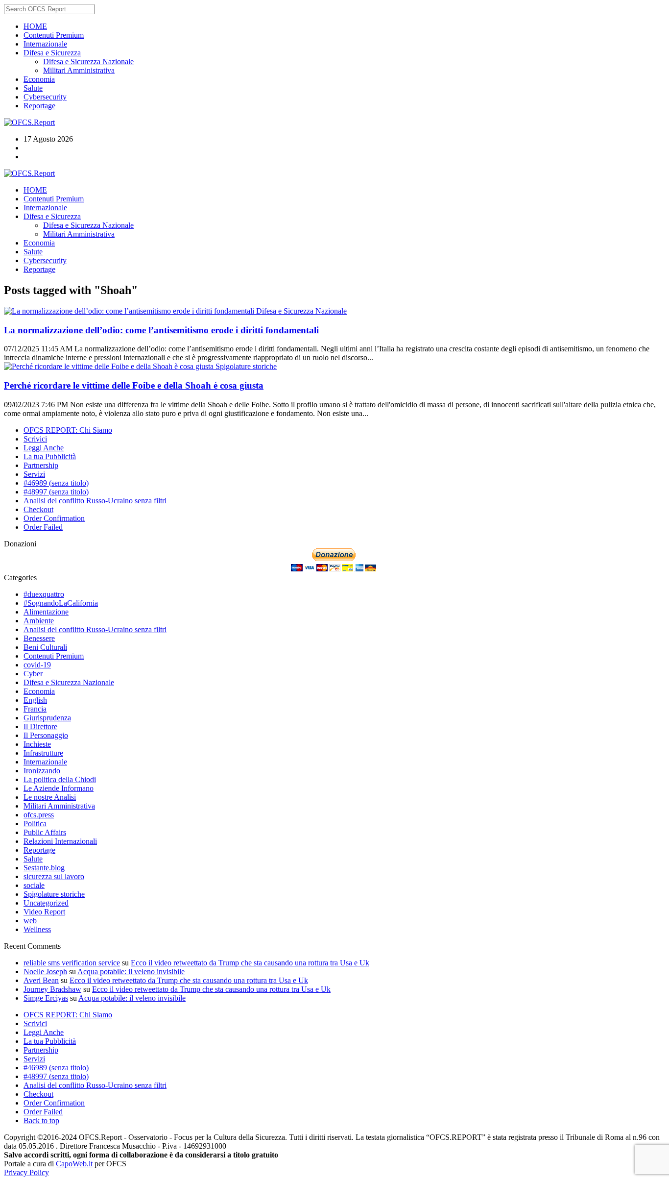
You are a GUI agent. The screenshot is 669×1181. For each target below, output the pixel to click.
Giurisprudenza (47, 718)
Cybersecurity (45, 97)
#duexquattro (44, 594)
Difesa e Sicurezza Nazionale (88, 61)
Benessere (39, 638)
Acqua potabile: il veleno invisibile (131, 971)
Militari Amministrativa (79, 70)
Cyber (33, 673)
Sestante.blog (44, 867)
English (35, 700)
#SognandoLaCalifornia (61, 603)
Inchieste (37, 744)
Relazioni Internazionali (60, 841)
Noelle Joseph (45, 971)
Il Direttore (40, 726)
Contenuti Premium (54, 35)
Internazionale (45, 44)
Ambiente (39, 620)
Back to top (41, 1120)
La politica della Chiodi (60, 779)
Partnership (41, 465)
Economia (39, 79)
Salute (33, 88)
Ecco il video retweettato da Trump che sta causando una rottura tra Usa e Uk (250, 963)
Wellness (37, 929)
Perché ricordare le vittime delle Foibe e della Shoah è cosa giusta (133, 385)
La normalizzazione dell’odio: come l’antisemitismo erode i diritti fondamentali (161, 330)
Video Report (44, 912)
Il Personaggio (46, 735)
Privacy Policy (26, 1172)
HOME (35, 26)
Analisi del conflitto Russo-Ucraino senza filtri (95, 500)
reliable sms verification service (72, 963)
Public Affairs (45, 832)
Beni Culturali (45, 647)
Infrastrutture (43, 753)
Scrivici (35, 439)
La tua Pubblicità (50, 456)
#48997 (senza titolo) (56, 492)
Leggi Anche (44, 447)
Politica (35, 823)
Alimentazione (46, 612)
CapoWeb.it (74, 1163)
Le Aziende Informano (59, 788)
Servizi (34, 474)
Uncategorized (46, 903)
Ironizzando (42, 770)
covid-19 (37, 665)
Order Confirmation (54, 518)
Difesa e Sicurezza (52, 53)
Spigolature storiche (246, 366)
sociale (34, 885)
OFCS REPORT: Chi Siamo (68, 430)
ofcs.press (39, 815)
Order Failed (43, 527)
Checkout (38, 509)
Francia (35, 709)
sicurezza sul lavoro (54, 876)
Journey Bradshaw (52, 989)
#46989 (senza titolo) (56, 483)
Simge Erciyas (46, 998)
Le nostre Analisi (50, 797)
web (30, 920)
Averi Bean (41, 980)
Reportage (39, 105)
